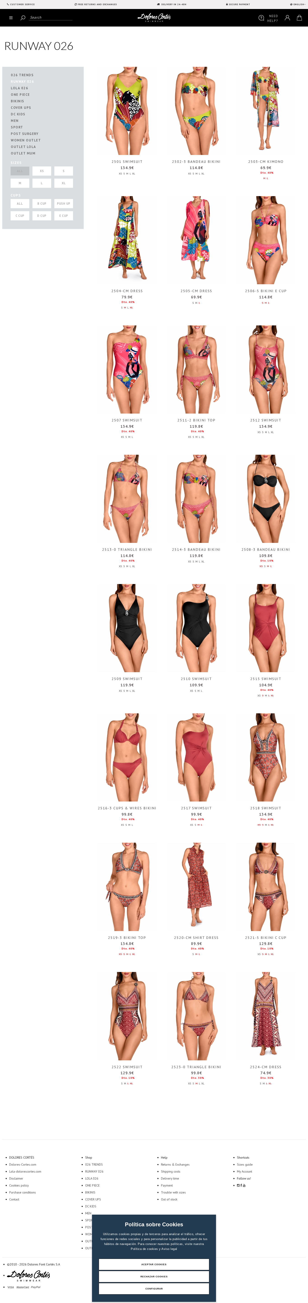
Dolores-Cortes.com (22, 1164)
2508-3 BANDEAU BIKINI (265, 549)
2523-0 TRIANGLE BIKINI (196, 1067)
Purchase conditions (22, 1192)
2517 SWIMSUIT (196, 808)
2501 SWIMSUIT (127, 161)
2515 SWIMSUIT (265, 678)
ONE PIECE (20, 94)
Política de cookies (145, 1249)
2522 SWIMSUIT (127, 1067)
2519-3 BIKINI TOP (127, 937)
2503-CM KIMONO (266, 161)
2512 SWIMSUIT (265, 420)
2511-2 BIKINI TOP (196, 420)
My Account (244, 1171)
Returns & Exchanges (175, 1164)
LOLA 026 (19, 88)
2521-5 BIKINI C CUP (266, 937)
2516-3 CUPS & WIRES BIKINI (127, 808)
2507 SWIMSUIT (127, 420)
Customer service (22, 4)
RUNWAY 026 (22, 81)
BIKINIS (17, 101)
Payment (167, 1185)
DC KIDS (18, 114)
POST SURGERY (24, 134)
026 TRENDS (22, 75)
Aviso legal (169, 1249)
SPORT (17, 127)
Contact (14, 1199)
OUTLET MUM (23, 153)
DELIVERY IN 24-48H (173, 4)
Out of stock (169, 1199)
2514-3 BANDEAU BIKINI (196, 549)
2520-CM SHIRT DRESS (196, 937)
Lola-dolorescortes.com (25, 1171)
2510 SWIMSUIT (196, 678)
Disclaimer (16, 1178)
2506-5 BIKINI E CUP (266, 291)
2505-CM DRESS (196, 291)
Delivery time (170, 1178)
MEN (15, 121)
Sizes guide (245, 1164)
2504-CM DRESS (127, 291)
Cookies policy (19, 1185)
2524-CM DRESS (266, 1067)
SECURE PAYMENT (239, 4)
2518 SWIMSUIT (265, 808)
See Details (126, 111)
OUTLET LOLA (23, 147)
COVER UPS (21, 107)
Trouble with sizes (173, 1192)
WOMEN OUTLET (26, 140)
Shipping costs (170, 1171)
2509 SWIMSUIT (127, 678)
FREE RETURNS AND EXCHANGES (97, 4)
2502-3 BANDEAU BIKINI (196, 161)
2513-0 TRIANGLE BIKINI (127, 549)
